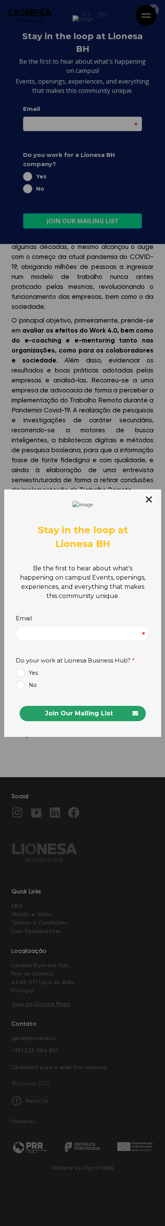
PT (87, 15)
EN (103, 15)
